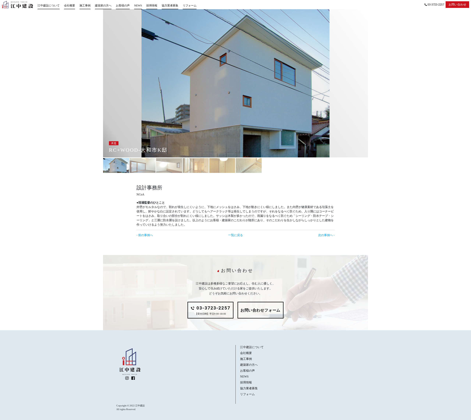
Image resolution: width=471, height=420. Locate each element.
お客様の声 (123, 5)
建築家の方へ (103, 5)
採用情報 (151, 5)
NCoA (140, 194)
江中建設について (49, 5)
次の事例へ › (326, 235)
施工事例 (85, 5)
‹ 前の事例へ (145, 235)
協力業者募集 (170, 5)
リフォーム (189, 5)
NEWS (138, 5)
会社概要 (69, 5)
